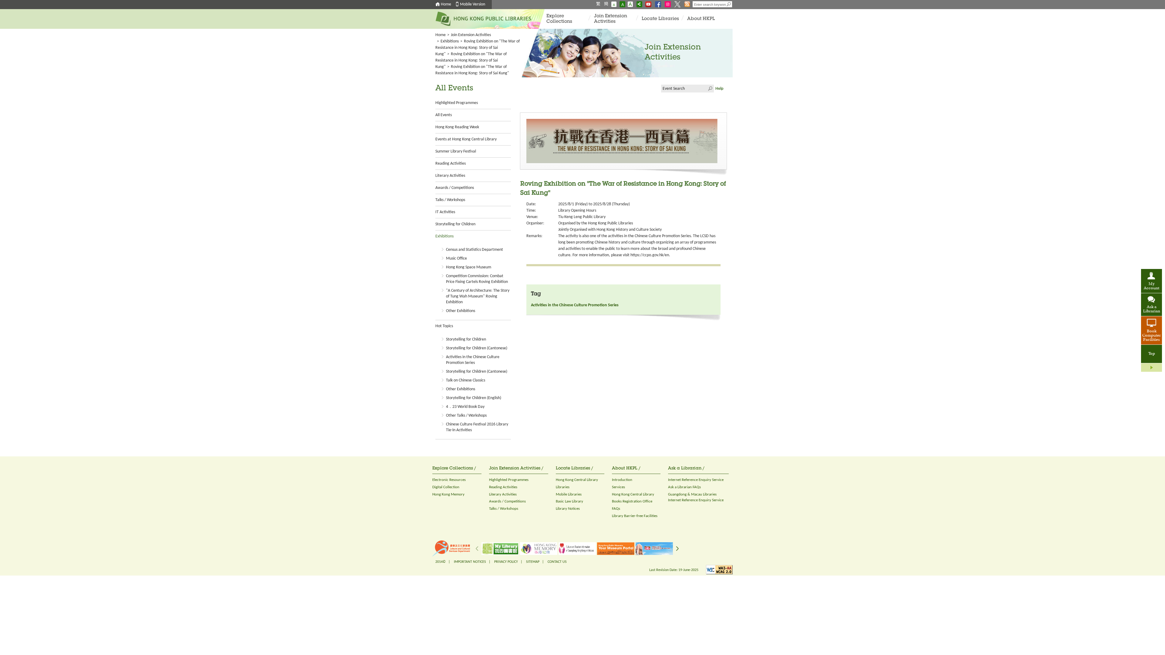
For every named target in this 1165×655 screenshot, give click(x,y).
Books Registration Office (632, 501)
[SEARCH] (729, 4)
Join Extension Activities (610, 19)
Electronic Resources (449, 480)
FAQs (616, 509)
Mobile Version (472, 4)
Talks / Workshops (450, 200)
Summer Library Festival (455, 151)
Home (446, 4)
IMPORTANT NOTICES (470, 562)
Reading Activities (450, 163)
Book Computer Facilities (1151, 335)
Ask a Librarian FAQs (684, 487)
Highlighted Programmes (456, 103)
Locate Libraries (660, 19)
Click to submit (710, 88)
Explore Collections (559, 19)
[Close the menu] (1151, 367)
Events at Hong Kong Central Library (466, 139)
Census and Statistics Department (474, 249)
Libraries (562, 487)
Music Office (456, 258)
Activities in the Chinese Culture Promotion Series (575, 305)
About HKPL (701, 19)
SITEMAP (532, 562)
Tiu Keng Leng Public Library (582, 217)
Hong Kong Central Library (577, 480)
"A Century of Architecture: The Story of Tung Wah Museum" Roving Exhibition (477, 296)
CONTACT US (557, 562)
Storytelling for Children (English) (473, 398)
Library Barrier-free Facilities (634, 516)
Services (618, 487)
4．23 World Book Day (465, 407)
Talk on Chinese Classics (465, 380)
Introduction (622, 480)
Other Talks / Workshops (466, 415)
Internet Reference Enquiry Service (696, 480)
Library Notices (568, 509)
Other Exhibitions (460, 311)
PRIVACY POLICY (506, 562)
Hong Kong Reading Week (457, 127)
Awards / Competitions (454, 188)
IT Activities (445, 212)
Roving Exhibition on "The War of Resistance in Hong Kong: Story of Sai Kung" (477, 47)
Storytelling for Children (455, 224)
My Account (1151, 286)
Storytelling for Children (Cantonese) (476, 348)
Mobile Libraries (569, 494)
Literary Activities (450, 175)
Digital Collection (445, 487)
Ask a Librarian (1151, 309)
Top (1151, 354)
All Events (443, 115)
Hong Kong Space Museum (468, 267)
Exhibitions (450, 41)
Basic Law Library (569, 501)
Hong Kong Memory (448, 494)
